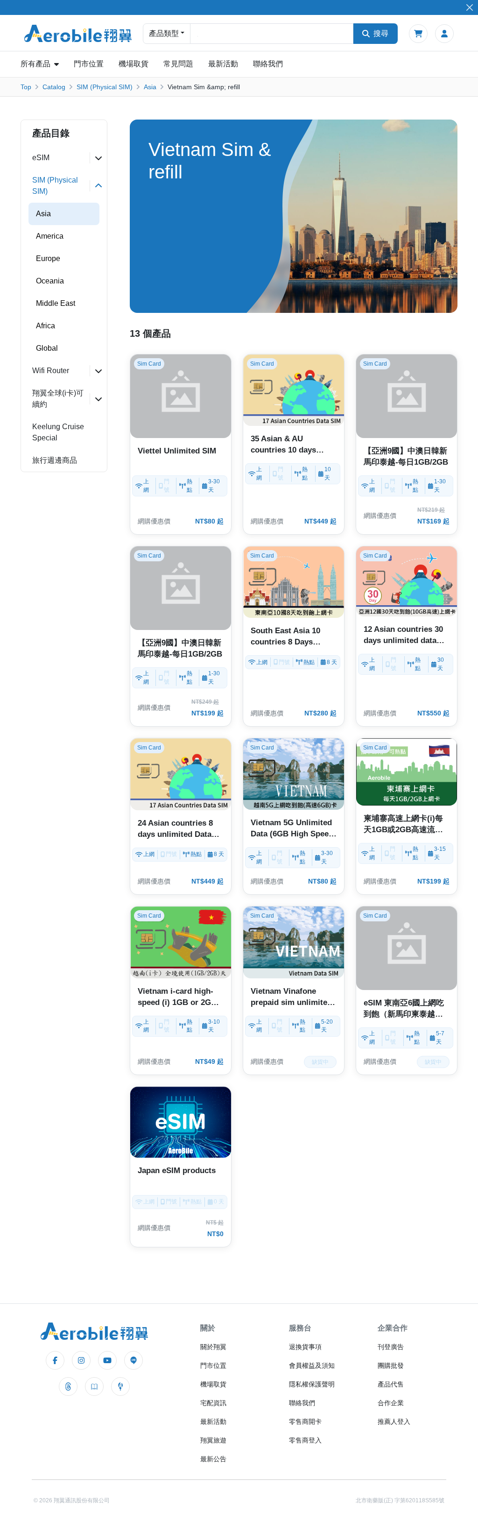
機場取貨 (133, 64)
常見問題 (178, 64)
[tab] (64, 158)
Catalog (53, 87)
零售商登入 (305, 1440)
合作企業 (391, 1403)
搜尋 (380, 33)
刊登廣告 (391, 1347)
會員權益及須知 (312, 1365)
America (49, 236)
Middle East (55, 303)
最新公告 (213, 1459)
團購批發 (391, 1365)
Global (47, 348)
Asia (150, 87)
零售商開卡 (305, 1421)
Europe (48, 258)
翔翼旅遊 (213, 1440)
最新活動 (223, 64)
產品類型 (164, 33)
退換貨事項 (305, 1347)
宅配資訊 (213, 1403)
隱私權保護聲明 (312, 1384)
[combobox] (271, 33)
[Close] (469, 8)
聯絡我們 (268, 64)
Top (26, 87)
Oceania (50, 281)
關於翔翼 (213, 1347)
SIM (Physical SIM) (105, 87)
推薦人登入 (394, 1421)
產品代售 (391, 1384)
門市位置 (89, 64)
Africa (45, 326)
